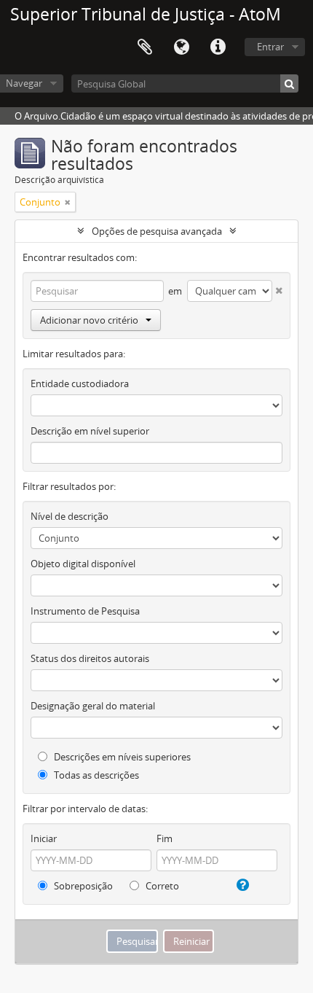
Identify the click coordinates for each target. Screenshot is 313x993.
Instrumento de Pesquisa (85, 611)
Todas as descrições (95, 775)
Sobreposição (82, 885)
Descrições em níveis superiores (121, 756)
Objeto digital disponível (83, 563)
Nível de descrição (69, 516)
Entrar (270, 46)
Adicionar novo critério (89, 320)
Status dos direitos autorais (90, 658)
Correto (161, 885)
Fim (164, 838)
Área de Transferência (145, 47)
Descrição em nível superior (90, 430)
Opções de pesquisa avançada (157, 231)
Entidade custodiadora (80, 383)
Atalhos (217, 47)
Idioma (181, 47)
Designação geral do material (93, 705)
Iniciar (44, 838)
